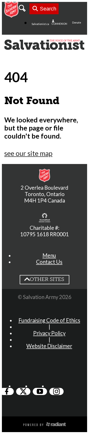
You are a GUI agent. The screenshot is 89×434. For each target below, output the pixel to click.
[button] (49, 255)
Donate (76, 22)
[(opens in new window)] (44, 424)
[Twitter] (23, 391)
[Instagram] (56, 391)
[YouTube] (40, 391)
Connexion (59, 23)
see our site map (28, 153)
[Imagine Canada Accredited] (44, 217)
